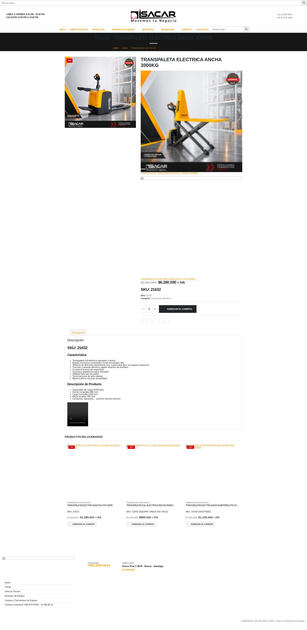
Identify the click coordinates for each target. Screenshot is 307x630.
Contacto (186, 29)
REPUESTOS (148, 29)
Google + (161, 321)
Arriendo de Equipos (123, 29)
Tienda (8, 587)
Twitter (149, 321)
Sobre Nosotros (79, 29)
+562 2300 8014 (98, 565)
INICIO (62, 29)
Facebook (143, 321)
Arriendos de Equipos (15, 596)
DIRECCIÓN (128, 563)
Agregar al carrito (179, 309)
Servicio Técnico (12, 591)
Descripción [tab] (78, 332)
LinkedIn (155, 321)
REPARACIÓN (167, 29)
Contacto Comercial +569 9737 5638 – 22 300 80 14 (29, 605)
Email (167, 321)
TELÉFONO (93, 563)
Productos (98, 29)
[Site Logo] (153, 16)
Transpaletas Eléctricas (161, 298)
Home (7, 583)
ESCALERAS (203, 29)
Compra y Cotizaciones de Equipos (21, 600)
